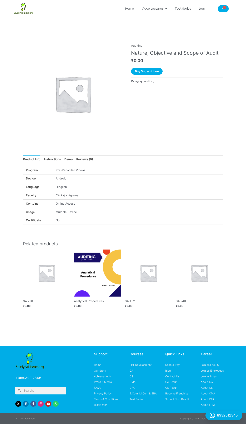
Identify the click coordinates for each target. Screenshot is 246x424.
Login (202, 8)
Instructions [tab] (52, 159)
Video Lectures (152, 8)
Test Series (183, 8)
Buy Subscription (147, 71)
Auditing (136, 45)
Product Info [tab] (31, 159)
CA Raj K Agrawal (67, 195)
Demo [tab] (68, 159)
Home (129, 8)
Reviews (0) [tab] (84, 159)
